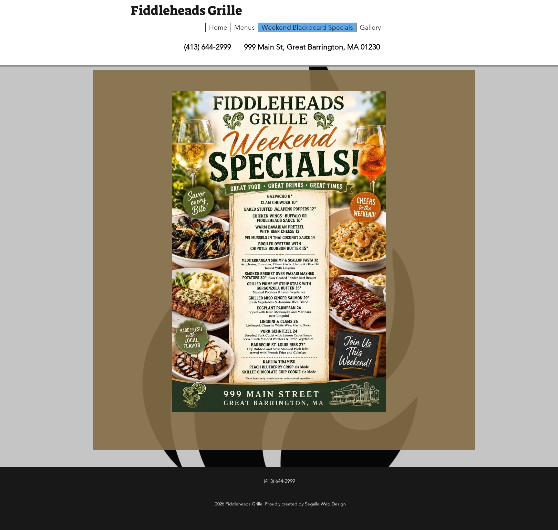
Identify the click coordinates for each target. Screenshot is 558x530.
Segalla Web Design (325, 504)
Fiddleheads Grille (186, 10)
